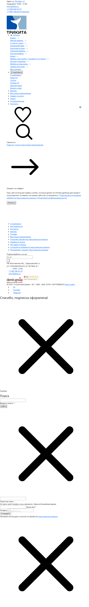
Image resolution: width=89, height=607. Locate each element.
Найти (3, 406)
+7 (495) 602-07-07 (14, 9)
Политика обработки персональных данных (29, 239)
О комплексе (16, 72)
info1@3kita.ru (13, 6)
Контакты (14, 229)
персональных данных (48, 516)
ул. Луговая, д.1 (18, 1)
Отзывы (13, 234)
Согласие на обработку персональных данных (30, 247)
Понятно (11, 202)
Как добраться (16, 226)
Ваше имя (31, 507)
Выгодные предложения (20, 237)
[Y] (8, 260)
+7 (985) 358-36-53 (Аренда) (18, 12)
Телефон (3, 510)
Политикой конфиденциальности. (52, 198)
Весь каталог (15, 69)
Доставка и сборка (18, 244)
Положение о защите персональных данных (29, 250)
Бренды (13, 231)
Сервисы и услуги (17, 242)
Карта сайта (70, 284)
